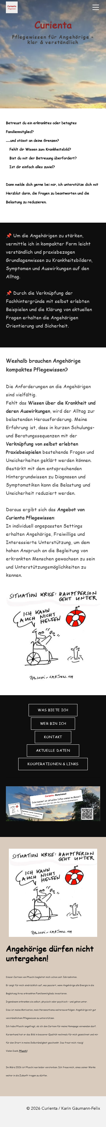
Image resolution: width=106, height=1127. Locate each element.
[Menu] (95, 7)
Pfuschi (23, 1050)
